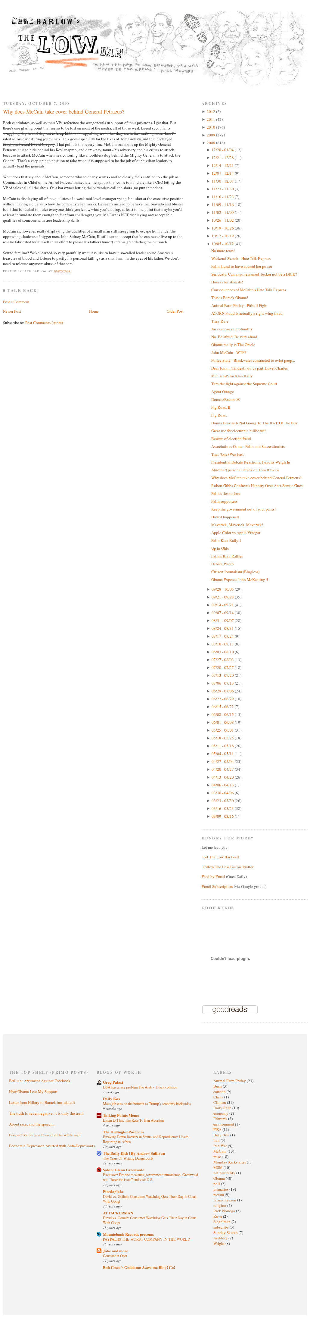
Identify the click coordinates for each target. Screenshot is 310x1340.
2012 (211, 111)
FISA (217, 1129)
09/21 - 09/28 (223, 597)
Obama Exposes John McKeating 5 (239, 579)
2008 (211, 142)
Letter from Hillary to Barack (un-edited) (42, 1102)
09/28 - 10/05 (223, 589)
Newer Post (12, 311)
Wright (219, 1243)
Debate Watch (222, 564)
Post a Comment (16, 302)
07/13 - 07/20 (223, 675)
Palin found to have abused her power (241, 266)
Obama (219, 1178)
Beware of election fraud (231, 438)
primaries (221, 1189)
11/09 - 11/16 (223, 204)
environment (224, 1124)
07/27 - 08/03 (223, 659)
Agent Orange (222, 391)
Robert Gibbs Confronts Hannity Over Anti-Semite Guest (257, 485)
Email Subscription (217, 886)
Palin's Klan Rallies (227, 556)
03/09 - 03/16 (223, 816)
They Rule (219, 321)
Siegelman (222, 1221)
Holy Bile (221, 1135)
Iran (217, 1140)
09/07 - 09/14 (223, 612)
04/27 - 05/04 (223, 761)
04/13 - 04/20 (223, 777)
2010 (211, 127)
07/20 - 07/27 (223, 667)
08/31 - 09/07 (223, 620)
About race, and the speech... (32, 1124)
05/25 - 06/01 (223, 730)
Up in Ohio (220, 548)
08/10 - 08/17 (223, 644)
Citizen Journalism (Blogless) (235, 571)
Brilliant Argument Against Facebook (39, 1080)
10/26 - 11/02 (223, 220)
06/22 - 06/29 (223, 698)
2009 (211, 135)
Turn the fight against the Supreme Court (244, 383)
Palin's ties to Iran (225, 493)
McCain (220, 1151)
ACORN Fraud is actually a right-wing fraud (247, 313)
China (218, 1097)
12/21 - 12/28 (223, 157)
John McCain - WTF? (228, 352)
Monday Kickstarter (230, 1162)
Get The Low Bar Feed (221, 857)
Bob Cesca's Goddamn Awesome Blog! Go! (139, 1267)
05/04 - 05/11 (223, 753)
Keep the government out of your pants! (243, 509)
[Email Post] (74, 271)
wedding (220, 1238)
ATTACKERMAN (118, 1213)
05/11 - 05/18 (223, 745)
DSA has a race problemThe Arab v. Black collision (140, 1087)
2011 (211, 119)
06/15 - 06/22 (223, 706)
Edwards (220, 1118)
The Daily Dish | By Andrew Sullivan (134, 1153)
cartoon (220, 1091)
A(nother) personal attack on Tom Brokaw (245, 470)
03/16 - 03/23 (223, 808)
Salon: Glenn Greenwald (123, 1170)
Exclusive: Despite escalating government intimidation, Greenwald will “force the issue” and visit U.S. (150, 1177)
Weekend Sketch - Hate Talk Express (241, 258)
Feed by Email (213, 876)
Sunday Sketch (226, 1232)
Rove (218, 1216)
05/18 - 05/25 (223, 738)
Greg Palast (113, 1082)
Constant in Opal (115, 1255)
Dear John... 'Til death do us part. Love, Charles (249, 368)
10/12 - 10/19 (223, 236)
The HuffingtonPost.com (123, 1132)
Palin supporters (224, 501)
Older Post (175, 311)
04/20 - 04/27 (223, 769)
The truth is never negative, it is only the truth (46, 1113)
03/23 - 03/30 (223, 800)
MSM (218, 1167)
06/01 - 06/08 (223, 722)
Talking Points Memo (121, 1115)
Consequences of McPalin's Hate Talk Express (248, 289)
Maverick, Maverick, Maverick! (237, 524)
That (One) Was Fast (227, 454)
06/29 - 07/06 (223, 691)
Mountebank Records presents (128, 1234)
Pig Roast (219, 415)
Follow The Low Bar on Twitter (228, 867)
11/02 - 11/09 (223, 212)
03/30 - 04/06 (223, 792)
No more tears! (223, 250)
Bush (218, 1086)
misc (217, 1156)
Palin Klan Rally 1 (226, 540)
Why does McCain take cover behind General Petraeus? (63, 111)
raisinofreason (225, 1200)
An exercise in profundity (232, 329)
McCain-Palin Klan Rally (232, 376)
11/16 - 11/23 (223, 196)
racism (219, 1194)
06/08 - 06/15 (223, 714)
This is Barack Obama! (229, 297)
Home (94, 311)
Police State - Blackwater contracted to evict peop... (253, 360)
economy (221, 1113)
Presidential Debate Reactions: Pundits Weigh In (250, 462)
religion (220, 1205)
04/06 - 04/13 (223, 785)
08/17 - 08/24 (223, 636)
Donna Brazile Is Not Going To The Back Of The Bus (254, 423)
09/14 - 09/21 (223, 605)
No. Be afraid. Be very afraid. (234, 336)
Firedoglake (113, 1191)
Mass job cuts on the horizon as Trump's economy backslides (147, 1103)
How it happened (225, 517)
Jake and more (115, 1251)
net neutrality (224, 1173)
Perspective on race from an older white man (45, 1135)
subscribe (221, 1227)
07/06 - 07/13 (223, 683)
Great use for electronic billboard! (238, 430)
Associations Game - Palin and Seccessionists (248, 446)
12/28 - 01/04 (223, 149)
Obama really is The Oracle (233, 344)
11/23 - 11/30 (223, 189)
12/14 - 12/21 (223, 165)
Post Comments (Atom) (44, 322)
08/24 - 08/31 (223, 628)
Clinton (220, 1102)
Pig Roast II (220, 407)
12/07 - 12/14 (223, 173)
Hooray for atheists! (227, 282)
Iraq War (220, 1145)
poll (217, 1183)
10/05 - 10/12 (223, 243)
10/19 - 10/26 (223, 228)
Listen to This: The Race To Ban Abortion (133, 1120)
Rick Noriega (224, 1210)
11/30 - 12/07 (223, 181)
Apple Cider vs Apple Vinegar (235, 532)
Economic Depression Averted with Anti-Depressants (52, 1145)
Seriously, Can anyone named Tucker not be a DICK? (254, 274)
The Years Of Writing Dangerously (128, 1158)
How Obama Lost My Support (33, 1091)
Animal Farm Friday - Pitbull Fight (239, 305)
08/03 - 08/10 (223, 651)
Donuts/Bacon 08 (225, 399)
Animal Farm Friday (230, 1080)
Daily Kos (111, 1098)
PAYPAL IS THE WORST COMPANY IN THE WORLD (146, 1239)
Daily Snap (222, 1107)
